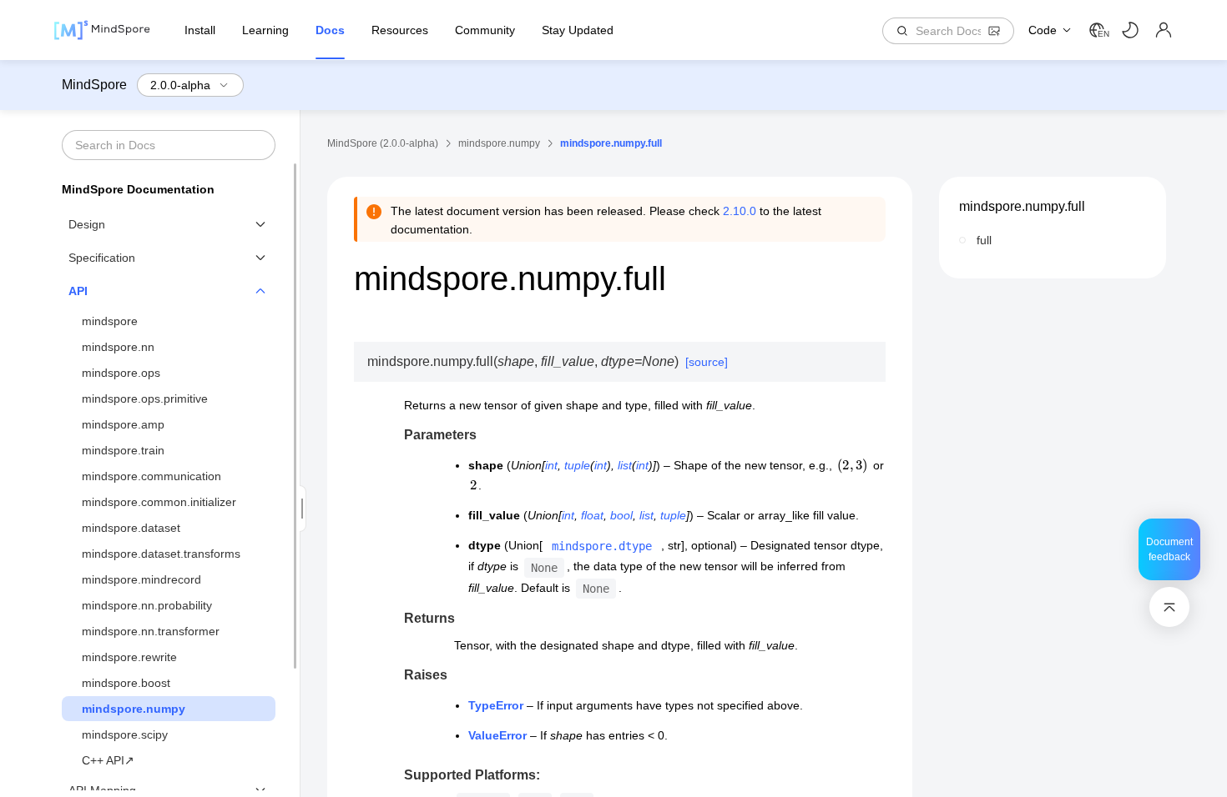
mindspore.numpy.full (1022, 206)
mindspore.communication (151, 476)
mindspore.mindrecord (141, 579)
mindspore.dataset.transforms (161, 553)
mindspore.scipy (125, 734)
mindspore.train (123, 450)
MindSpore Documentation (138, 189)
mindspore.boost (126, 682)
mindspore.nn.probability (147, 605)
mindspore (110, 321)
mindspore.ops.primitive (145, 398)
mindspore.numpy (133, 708)
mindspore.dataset (131, 527)
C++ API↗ (108, 760)
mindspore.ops (121, 372)
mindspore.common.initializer (159, 502)
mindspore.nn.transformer (151, 631)
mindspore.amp (123, 424)
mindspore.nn (118, 346)
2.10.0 (739, 211)
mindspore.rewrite (129, 657)
